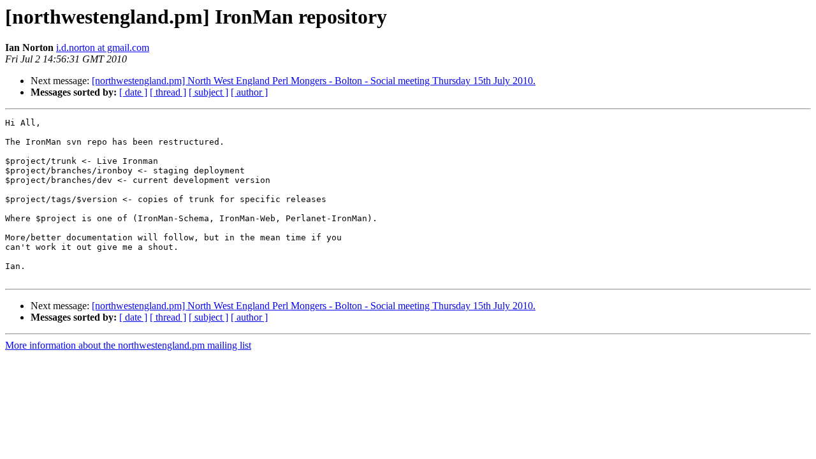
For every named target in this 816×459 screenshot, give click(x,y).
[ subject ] (208, 92)
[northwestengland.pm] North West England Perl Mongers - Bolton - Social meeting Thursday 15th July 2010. (314, 80)
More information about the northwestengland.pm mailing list (128, 345)
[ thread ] (168, 92)
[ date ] (133, 92)
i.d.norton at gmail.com (102, 47)
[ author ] (249, 92)
